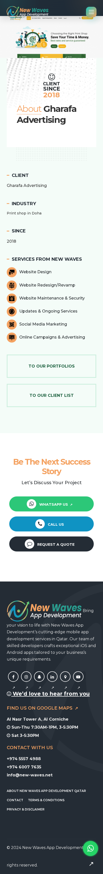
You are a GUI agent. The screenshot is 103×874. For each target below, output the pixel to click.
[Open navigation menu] (91, 12)
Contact (15, 800)
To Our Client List (52, 395)
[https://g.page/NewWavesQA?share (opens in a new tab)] (65, 682)
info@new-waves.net (29, 775)
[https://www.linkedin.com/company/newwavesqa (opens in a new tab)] (52, 682)
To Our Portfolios (51, 366)
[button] (5, 36)
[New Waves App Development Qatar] (27, 12)
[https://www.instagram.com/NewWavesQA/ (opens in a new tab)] (26, 682)
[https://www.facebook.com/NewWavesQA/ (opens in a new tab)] (13, 682)
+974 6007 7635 (24, 767)
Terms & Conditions (46, 800)
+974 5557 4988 (24, 758)
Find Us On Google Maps (40, 708)
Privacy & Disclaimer (25, 809)
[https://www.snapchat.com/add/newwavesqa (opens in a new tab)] (39, 682)
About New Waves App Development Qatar (46, 791)
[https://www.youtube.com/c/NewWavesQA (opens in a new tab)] (78, 682)
